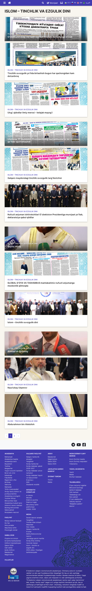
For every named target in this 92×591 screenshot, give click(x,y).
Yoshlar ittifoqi (10, 498)
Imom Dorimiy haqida (77, 459)
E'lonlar (29, 532)
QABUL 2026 (31, 509)
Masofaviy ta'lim (10, 528)
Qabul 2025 (52, 464)
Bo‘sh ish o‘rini (10, 473)
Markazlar (8, 487)
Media (50, 482)
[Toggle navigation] (4, 3)
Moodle (29, 498)
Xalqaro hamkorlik (32, 529)
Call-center (9, 548)
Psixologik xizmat (11, 530)
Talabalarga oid (74, 495)
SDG (27, 482)
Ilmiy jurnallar (9, 525)
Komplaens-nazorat (12, 512)
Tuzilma (7, 466)
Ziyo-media (30, 527)
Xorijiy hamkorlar (32, 464)
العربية (87, 3)
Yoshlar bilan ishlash (33, 522)
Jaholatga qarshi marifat (35, 538)
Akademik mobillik (32, 484)
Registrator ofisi (10, 480)
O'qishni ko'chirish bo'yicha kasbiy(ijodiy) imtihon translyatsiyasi (13, 541)
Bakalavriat (9, 552)
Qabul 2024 (52, 461)
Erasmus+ (29, 480)
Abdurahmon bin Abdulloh (21, 424)
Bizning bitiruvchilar (12, 508)
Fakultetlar (8, 478)
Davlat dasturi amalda (34, 518)
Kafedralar (8, 475)
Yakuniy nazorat (75, 501)
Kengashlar (9, 468)
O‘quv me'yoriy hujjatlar (77, 485)
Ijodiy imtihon (9, 550)
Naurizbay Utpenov (17, 387)
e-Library (29, 495)
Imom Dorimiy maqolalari (78, 461)
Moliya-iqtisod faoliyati (13, 521)
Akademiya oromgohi (12, 496)
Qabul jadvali (9, 510)
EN (80, 3)
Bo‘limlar (8, 482)
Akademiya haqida (11, 459)
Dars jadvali (73, 497)
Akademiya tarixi (11, 461)
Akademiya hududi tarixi (13, 503)
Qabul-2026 (9, 545)
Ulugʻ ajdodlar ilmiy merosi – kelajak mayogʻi (30, 112)
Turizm (50, 480)
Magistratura (9, 554)
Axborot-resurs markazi (13, 505)
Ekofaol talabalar (75, 477)
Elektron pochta (32, 500)
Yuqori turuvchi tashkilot (14, 471)
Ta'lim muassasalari (12, 489)
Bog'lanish (8, 464)
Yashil (71, 472)
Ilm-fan (7, 523)
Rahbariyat (8, 457)
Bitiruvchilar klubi (11, 501)
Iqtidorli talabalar (75, 490)
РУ (75, 3)
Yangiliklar (30, 461)
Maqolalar (29, 525)
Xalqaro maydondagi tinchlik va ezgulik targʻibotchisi (35, 178)
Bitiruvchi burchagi (76, 488)
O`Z (68, 3)
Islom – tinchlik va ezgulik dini (23, 322)
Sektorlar (8, 484)
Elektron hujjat (31, 502)
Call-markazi (73, 492)
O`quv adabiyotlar (76, 499)
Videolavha (73, 464)
